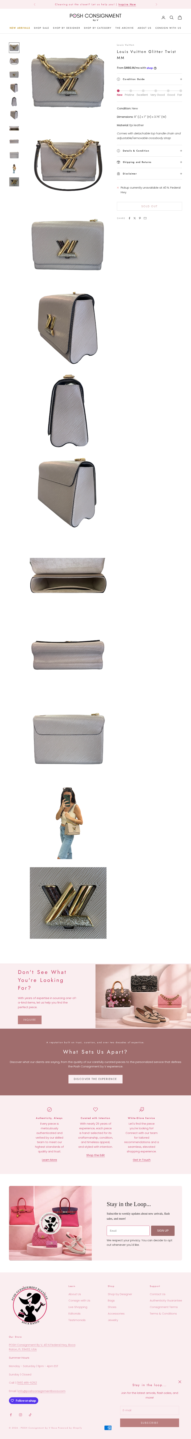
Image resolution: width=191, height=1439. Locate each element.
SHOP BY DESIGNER (66, 28)
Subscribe (150, 1423)
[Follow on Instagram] (20, 1415)
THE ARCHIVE (124, 28)
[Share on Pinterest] (139, 218)
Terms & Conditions (163, 1313)
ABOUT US (144, 28)
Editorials (74, 1313)
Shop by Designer (120, 1294)
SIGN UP (163, 1230)
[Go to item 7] (14, 128)
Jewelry (113, 1320)
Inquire (29, 1020)
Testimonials (77, 1320)
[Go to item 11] (14, 182)
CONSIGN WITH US (168, 28)
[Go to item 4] (14, 88)
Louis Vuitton (125, 45)
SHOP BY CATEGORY (98, 28)
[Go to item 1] (14, 47)
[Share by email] (145, 218)
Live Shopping (77, 1307)
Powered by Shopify (70, 1427)
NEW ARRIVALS (20, 28)
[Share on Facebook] (129, 218)
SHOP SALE (41, 28)
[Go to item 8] (14, 141)
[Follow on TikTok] (30, 1415)
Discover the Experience (95, 1079)
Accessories (116, 1313)
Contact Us (157, 1294)
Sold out (149, 206)
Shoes (112, 1307)
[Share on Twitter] (134, 218)
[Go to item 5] (14, 101)
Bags (111, 1300)
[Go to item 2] (14, 61)
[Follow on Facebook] (11, 1415)
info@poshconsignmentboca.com (41, 1391)
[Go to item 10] (14, 168)
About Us (74, 1294)
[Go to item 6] (14, 115)
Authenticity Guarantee (166, 1300)
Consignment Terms (164, 1307)
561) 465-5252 (27, 1383)
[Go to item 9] (14, 155)
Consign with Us (79, 1300)
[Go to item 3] (14, 74)
